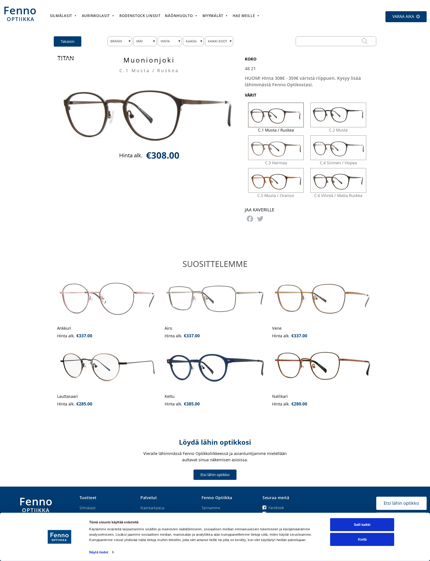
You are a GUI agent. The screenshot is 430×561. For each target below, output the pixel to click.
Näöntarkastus (152, 507)
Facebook (276, 507)
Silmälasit (61, 15)
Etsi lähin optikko (215, 474)
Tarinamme (211, 507)
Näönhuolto (179, 15)
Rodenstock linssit (140, 15)
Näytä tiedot (98, 552)
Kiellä (362, 539)
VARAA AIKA (403, 16)
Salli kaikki (362, 524)
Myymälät (212, 15)
